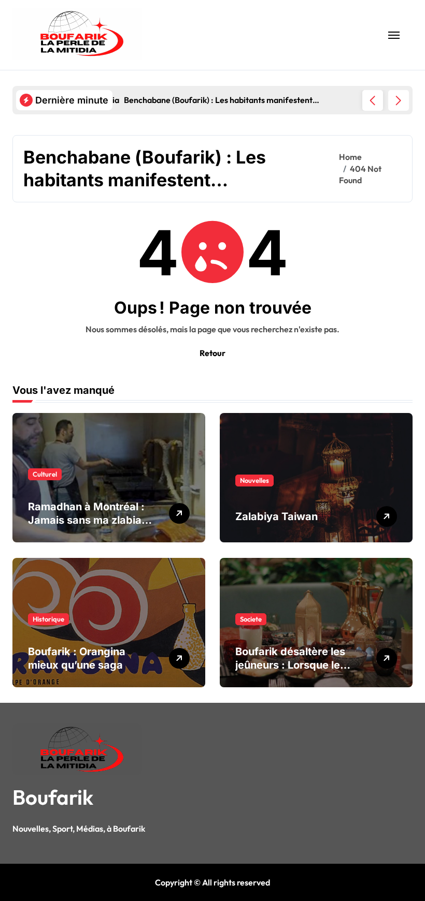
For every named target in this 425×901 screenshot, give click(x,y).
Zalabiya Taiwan (276, 516)
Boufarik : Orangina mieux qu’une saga (76, 658)
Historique (48, 619)
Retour (212, 353)
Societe (251, 619)
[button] (398, 100)
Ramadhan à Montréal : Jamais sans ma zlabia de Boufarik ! (86, 520)
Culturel (45, 474)
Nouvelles (254, 480)
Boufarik (52, 797)
